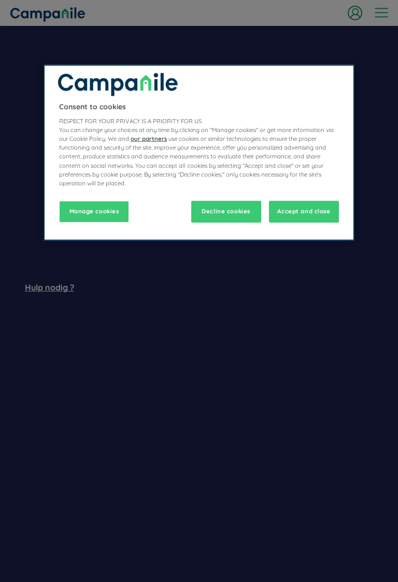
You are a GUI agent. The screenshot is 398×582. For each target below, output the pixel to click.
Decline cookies (226, 210)
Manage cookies (94, 210)
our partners (149, 138)
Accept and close (303, 210)
